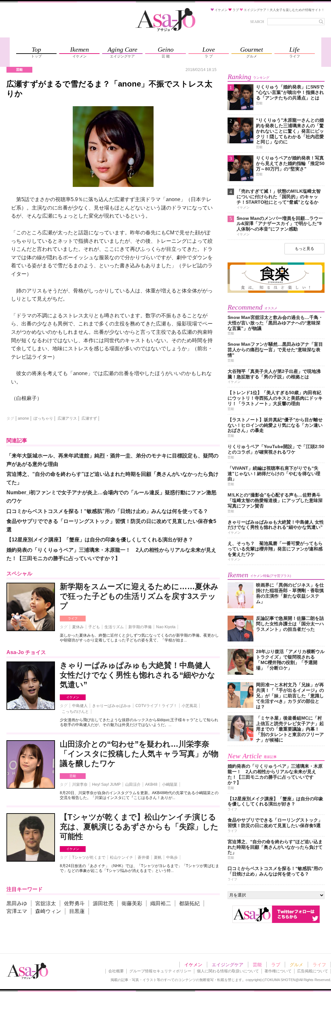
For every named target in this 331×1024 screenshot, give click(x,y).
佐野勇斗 (74, 903)
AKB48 (151, 784)
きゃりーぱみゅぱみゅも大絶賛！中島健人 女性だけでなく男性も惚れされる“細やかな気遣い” (137, 675)
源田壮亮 (103, 903)
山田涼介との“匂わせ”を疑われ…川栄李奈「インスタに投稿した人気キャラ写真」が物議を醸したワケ (139, 754)
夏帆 (158, 857)
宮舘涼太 (45, 903)
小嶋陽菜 (169, 784)
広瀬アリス (67, 418)
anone (23, 418)
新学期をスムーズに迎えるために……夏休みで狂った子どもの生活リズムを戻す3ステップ (139, 596)
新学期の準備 (140, 627)
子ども (94, 627)
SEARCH (257, 22)
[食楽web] (276, 291)
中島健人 (80, 705)
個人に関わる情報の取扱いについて (228, 971)
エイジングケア (227, 964)
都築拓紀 (189, 903)
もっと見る (304, 248)
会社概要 (116, 971)
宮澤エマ (16, 911)
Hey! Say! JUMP (106, 784)
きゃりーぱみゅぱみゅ (111, 705)
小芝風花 (189, 705)
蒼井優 (143, 857)
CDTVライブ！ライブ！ (156, 705)
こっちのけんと (75, 711)
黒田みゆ (16, 903)
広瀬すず (89, 418)
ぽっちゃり (43, 418)
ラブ (275, 964)
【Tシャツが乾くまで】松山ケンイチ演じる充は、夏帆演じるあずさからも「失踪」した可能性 (139, 827)
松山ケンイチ (121, 857)
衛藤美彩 (132, 903)
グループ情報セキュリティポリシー (160, 971)
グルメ (296, 964)
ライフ (73, 618)
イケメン (72, 697)
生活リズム (114, 627)
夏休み (78, 627)
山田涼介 (133, 784)
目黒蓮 (77, 911)
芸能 (72, 776)
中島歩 (172, 857)
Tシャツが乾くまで (88, 857)
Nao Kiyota (166, 627)
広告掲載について (312, 971)
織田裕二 (160, 903)
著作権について (278, 971)
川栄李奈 (80, 784)
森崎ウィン (48, 911)
